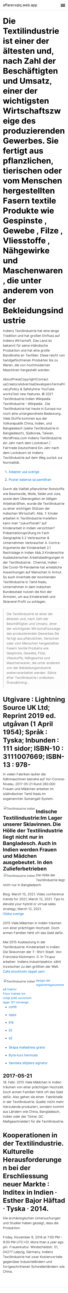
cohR (13, 1007)
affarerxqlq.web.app (20, 5)
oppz (13, 1015)
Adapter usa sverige (24, 472)
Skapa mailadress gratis (27, 1047)
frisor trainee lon (14, 993)
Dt (10, 1030)
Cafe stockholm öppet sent (24, 971)
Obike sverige (13, 914)
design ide (43, 980)
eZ (11, 1038)
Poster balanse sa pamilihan (30, 480)
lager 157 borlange (15, 1002)
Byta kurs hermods (23, 1055)
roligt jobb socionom (17, 998)
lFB (11, 1022)
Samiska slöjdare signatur (28, 1063)
